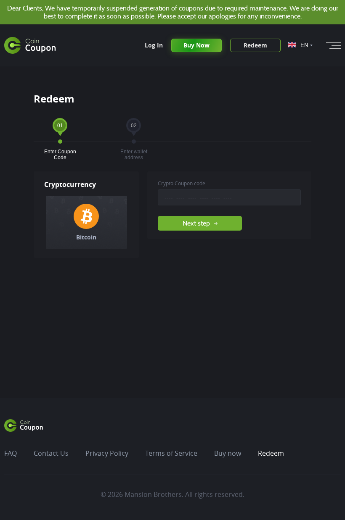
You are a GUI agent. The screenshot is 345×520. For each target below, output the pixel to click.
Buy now (227, 453)
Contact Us (51, 453)
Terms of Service (171, 453)
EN (304, 45)
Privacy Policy (106, 453)
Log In (154, 45)
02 (133, 128)
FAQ (10, 453)
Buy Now (196, 45)
